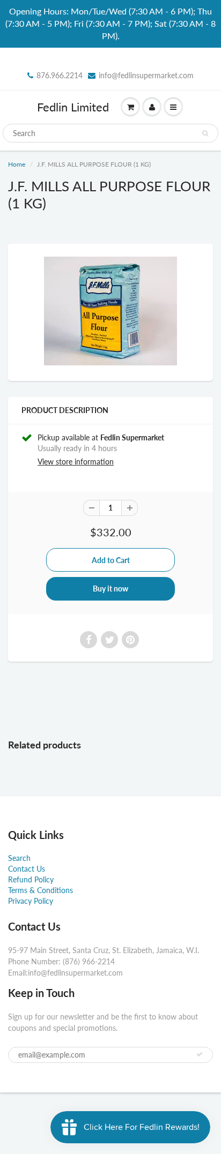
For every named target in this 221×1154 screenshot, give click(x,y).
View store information (76, 461)
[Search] (205, 133)
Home (16, 164)
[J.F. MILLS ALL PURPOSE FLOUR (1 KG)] (110, 311)
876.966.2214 (59, 75)
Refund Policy (31, 879)
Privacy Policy (30, 900)
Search (19, 858)
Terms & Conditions (40, 890)
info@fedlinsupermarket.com (146, 75)
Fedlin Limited (73, 107)
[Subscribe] (199, 1054)
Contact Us (26, 868)
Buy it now (110, 588)
